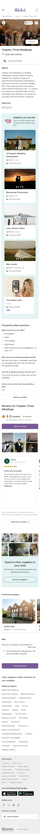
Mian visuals (11, 264)
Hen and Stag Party (8, 742)
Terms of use (17, 763)
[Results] (3, 23)
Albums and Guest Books (11, 730)
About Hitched (24, 776)
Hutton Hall (9, 626)
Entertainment (7, 702)
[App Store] (9, 795)
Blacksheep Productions (17, 192)
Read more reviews (19, 522)
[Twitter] (9, 805)
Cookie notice (7, 770)
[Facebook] (4, 805)
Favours (25, 706)
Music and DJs (20, 702)
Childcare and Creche (20, 746)
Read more (6, 103)
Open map (32, 647)
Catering (15, 710)
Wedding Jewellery (8, 750)
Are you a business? (9, 776)
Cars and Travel (20, 714)
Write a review (20, 426)
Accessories (15, 722)
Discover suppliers (20, 580)
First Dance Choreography (11, 738)
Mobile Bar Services (28, 694)
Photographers (7, 714)
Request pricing (20, 666)
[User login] (37, 10)
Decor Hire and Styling (10, 694)
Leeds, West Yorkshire (13, 54)
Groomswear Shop (8, 726)
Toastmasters (23, 742)
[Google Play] (26, 795)
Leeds (17, 16)
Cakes (17, 706)
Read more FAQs (20, 397)
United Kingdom (13, 817)
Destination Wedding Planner (12, 734)
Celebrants (6, 746)
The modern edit (14, 300)
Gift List (4, 782)
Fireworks (28, 734)
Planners (5, 722)
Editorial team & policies (10, 779)
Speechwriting (7, 706)
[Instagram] (18, 805)
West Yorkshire (7, 16)
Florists (23, 710)
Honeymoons (23, 726)
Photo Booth (23, 718)
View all (32, 42)
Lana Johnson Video (15, 228)
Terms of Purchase (8, 766)
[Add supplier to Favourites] (36, 23)
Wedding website (16, 782)
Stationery (5, 710)
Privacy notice (23, 766)
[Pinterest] (14, 805)
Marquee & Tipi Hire (9, 718)
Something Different (9, 698)
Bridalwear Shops (25, 698)
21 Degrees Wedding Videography (15, 155)
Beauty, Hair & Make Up (10, 690)
